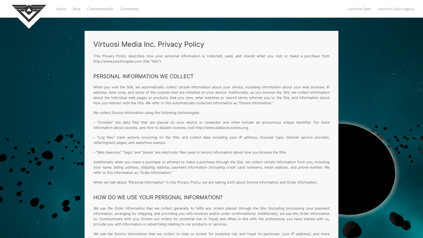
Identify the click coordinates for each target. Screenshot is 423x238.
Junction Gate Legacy (396, 9)
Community (129, 9)
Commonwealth (100, 9)
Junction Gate (359, 9)
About (61, 9)
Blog (76, 9)
